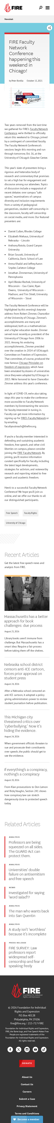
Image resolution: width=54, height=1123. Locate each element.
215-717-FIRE (36, 1023)
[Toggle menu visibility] (48, 7)
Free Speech (12, 513)
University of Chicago (15, 522)
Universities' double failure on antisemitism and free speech (27, 874)
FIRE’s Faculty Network (33, 418)
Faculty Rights (30, 513)
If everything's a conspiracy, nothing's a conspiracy (26, 771)
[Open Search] (41, 8)
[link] (14, 7)
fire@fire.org (18, 1023)
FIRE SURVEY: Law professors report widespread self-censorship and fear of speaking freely (26, 956)
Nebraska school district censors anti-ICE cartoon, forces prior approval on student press (24, 671)
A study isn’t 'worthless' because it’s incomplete (27, 931)
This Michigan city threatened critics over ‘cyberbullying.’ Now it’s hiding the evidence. (22, 723)
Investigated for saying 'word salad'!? (26, 894)
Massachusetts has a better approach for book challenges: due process (26, 620)
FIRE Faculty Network (29, 453)
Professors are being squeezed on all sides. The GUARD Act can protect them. (26, 849)
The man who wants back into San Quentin (29, 912)
